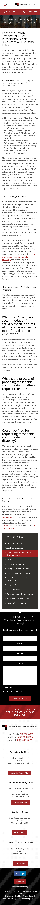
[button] (6, 4)
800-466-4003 (24, 740)
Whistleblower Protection (17, 599)
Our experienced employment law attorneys (19, 257)
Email (20, 644)
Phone (20, 654)
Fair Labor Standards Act (17, 564)
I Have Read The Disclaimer (17, 692)
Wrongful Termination (16, 603)
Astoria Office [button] (20, 863)
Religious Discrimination (17, 585)
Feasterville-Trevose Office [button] (20, 773)
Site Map (18, 896)
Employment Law (14, 543)
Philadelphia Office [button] (20, 802)
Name (20, 634)
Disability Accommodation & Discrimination (19, 554)
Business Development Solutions (15, 899)
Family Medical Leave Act (17, 569)
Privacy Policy (28, 896)
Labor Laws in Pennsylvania (18, 573)
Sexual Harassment (14, 590)
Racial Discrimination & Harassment (16, 579)
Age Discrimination (14, 548)
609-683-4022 (31, 12)
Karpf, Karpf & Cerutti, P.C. (19, 891)
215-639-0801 (11, 12)
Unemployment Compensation (19, 594)
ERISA (9, 560)
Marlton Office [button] (19, 833)
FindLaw (34, 899)
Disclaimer (7, 688)
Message (20, 663)
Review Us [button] (20, 881)
